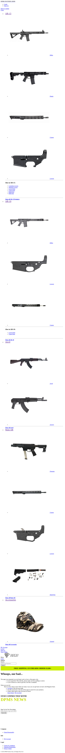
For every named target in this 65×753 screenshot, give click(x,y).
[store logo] (11, 657)
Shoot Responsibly (9, 732)
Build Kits (11, 192)
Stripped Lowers (13, 187)
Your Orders (4, 652)
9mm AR (9, 430)
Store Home (10, 693)
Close (2, 10)
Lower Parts (12, 189)
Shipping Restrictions (9, 747)
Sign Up (6, 6)
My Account (4, 647)
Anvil (7, 342)
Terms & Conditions (9, 745)
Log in (2, 649)
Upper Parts (12, 190)
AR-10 (8, 201)
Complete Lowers (13, 186)
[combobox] (8, 663)
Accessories (10, 600)
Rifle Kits (11, 193)
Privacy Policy (8, 748)
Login (5, 4)
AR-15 (8, 13)
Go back (9, 688)
